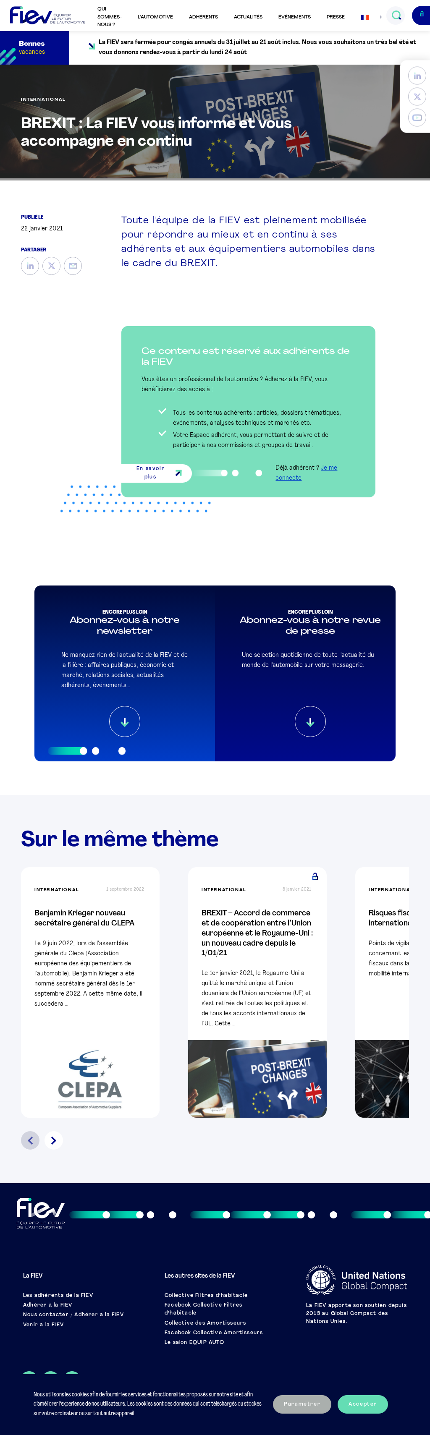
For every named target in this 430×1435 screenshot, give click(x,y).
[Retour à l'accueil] (47, 15)
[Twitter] (417, 97)
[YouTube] (417, 118)
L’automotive (155, 17)
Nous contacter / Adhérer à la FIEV (73, 1314)
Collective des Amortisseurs (205, 1323)
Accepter (363, 1404)
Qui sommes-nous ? (109, 17)
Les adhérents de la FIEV (58, 1295)
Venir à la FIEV (43, 1325)
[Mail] (73, 266)
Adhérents (203, 17)
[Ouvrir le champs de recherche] (396, 15)
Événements (294, 17)
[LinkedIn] (417, 76)
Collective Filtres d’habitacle (206, 1295)
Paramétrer (302, 1404)
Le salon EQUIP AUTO (194, 1342)
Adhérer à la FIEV (47, 1305)
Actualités (248, 17)
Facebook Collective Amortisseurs (214, 1333)
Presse (336, 17)
